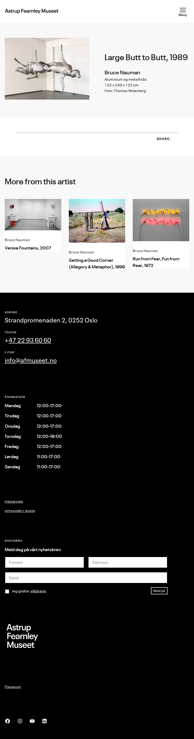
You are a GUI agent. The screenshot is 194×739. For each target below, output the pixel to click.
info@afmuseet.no (31, 360)
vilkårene (38, 591)
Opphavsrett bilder (20, 510)
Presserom (13, 687)
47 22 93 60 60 (30, 340)
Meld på (159, 591)
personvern (14, 501)
